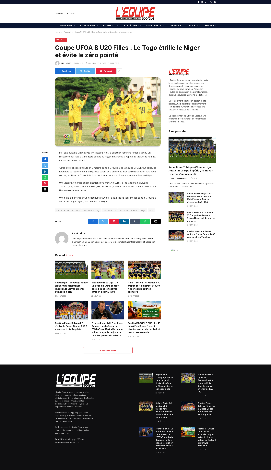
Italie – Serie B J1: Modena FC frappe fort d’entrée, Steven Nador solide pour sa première (144, 287)
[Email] (45, 189)
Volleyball (153, 25)
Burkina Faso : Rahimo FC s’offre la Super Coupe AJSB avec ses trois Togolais (71, 326)
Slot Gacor (95, 242)
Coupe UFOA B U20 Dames (68, 210)
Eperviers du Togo (92, 210)
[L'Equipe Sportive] (135, 13)
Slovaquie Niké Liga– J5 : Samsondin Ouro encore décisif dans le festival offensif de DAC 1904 (105, 287)
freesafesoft (147, 238)
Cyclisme (175, 25)
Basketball (88, 25)
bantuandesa (109, 238)
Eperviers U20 (110, 210)
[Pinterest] (45, 183)
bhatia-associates (94, 238)
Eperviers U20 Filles (128, 210)
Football (66, 25)
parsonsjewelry (79, 238)
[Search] (215, 2)
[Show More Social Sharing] (119, 71)
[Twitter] (45, 165)
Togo (151, 210)
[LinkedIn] (45, 171)
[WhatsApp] (45, 177)
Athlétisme (131, 25)
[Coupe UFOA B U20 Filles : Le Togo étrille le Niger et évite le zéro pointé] (108, 111)
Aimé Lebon (66, 63)
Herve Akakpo (177, 178)
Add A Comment (108, 350)
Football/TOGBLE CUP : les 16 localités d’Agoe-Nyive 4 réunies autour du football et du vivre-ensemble (144, 328)
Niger (143, 210)
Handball (109, 25)
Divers (209, 25)
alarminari (76, 242)
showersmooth (122, 238)
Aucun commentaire (97, 63)
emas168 (86, 242)
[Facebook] (45, 159)
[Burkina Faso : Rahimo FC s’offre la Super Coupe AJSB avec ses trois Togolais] (71, 310)
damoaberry (135, 238)
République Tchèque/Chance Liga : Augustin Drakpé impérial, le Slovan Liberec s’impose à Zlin (71, 287)
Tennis (193, 25)
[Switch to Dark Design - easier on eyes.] (210, 2)
